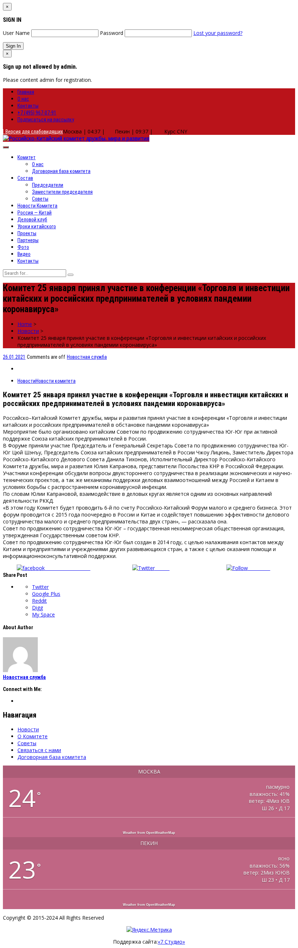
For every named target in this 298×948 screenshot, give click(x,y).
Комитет (26, 157)
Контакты (28, 106)
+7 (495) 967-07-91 (36, 113)
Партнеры (28, 240)
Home (24, 324)
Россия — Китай (34, 213)
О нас (23, 99)
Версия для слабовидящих (33, 131)
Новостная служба (87, 357)
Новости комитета (56, 381)
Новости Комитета (37, 206)
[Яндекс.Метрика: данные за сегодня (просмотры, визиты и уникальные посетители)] (149, 929)
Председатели (47, 185)
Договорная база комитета (61, 171)
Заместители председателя (62, 192)
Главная (25, 92)
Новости (28, 331)
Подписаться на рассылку (45, 119)
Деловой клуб (32, 219)
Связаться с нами (39, 750)
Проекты (26, 233)
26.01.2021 (14, 357)
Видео (24, 254)
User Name (16, 32)
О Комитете (32, 736)
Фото (23, 247)
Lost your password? (217, 32)
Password (111, 32)
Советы (40, 199)
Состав (25, 178)
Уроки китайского (36, 226)
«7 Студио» (171, 941)
